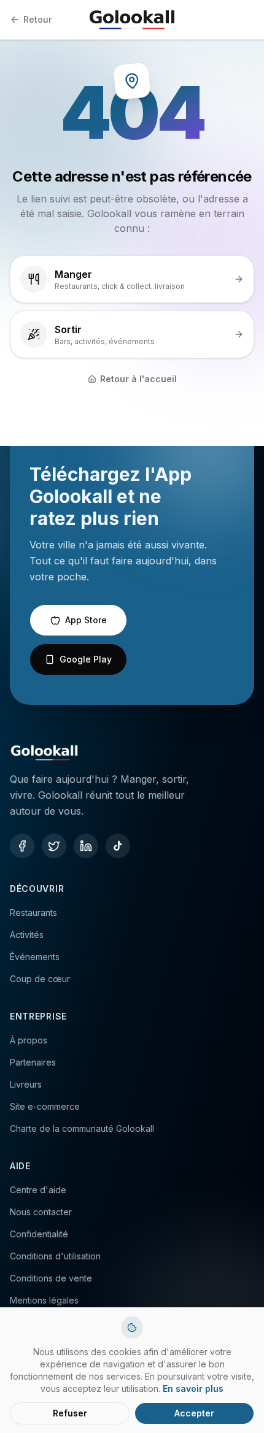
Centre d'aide (38, 1190)
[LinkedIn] (86, 846)
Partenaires (33, 1062)
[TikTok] (118, 846)
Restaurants (33, 912)
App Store (86, 620)
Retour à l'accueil (138, 379)
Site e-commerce (45, 1106)
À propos (28, 1040)
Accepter (194, 1413)
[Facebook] (22, 846)
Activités (27, 934)
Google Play (86, 659)
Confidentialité (39, 1234)
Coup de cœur (40, 979)
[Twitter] (54, 846)
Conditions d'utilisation (55, 1256)
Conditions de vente (51, 1278)
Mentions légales (44, 1300)
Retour (37, 19)
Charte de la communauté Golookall (82, 1128)
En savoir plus (193, 1388)
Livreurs (26, 1084)
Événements (35, 956)
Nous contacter (41, 1212)
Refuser (70, 1413)
